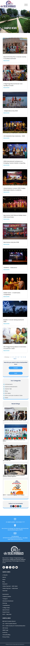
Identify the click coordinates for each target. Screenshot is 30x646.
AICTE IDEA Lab (7, 460)
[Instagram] (18, 506)
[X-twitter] (13, 506)
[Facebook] (11, 506)
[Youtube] (16, 506)
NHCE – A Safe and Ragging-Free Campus (14, 495)
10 (25, 357)
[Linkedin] (20, 506)
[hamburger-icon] (26, 5)
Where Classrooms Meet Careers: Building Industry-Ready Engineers (13, 476)
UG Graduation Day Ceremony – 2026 (14, 136)
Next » (15, 358)
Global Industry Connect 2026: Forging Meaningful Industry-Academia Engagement (14, 190)
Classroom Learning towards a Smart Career (14, 420)
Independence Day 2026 (10, 111)
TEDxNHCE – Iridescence (10, 267)
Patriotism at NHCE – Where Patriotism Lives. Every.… (14, 440)
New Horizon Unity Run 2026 (11, 242)
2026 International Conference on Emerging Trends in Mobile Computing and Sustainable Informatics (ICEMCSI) (14, 163)
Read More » (6, 60)
